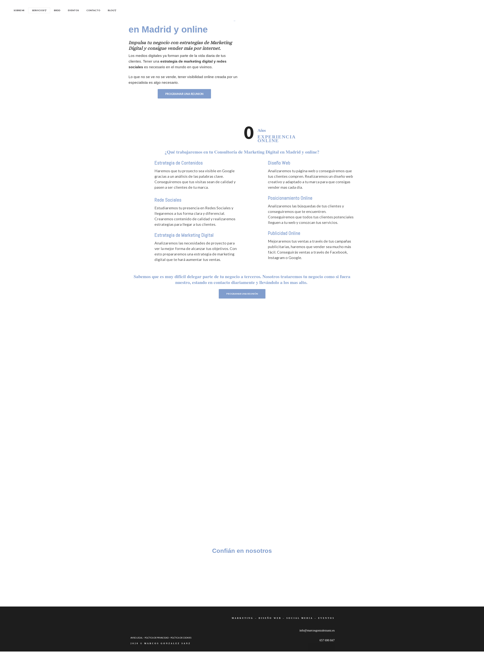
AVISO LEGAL (136, 637)
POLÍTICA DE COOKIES (181, 637)
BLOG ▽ (112, 10)
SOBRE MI (19, 10)
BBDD (57, 10)
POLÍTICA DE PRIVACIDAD (157, 637)
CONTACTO (93, 10)
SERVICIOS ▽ (39, 10)
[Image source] (156, 570)
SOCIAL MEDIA (299, 618)
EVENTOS (73, 10)
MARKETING (243, 618)
